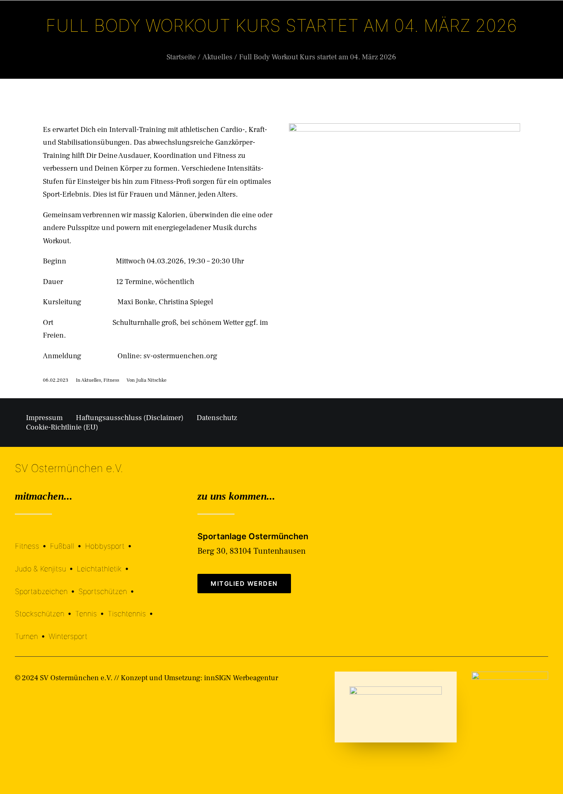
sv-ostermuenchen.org (180, 356)
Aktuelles (318, 38)
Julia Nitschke (151, 380)
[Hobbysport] (110, 540)
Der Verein (211, 38)
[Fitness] (32, 541)
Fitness (111, 380)
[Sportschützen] (108, 585)
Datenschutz (217, 418)
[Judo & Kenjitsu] (46, 562)
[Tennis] (91, 608)
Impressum (44, 418)
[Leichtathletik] (104, 562)
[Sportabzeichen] (46, 585)
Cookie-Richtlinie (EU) (62, 427)
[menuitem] (213, 38)
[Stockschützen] (45, 608)
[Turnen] (32, 630)
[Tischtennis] (132, 608)
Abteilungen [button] (266, 38)
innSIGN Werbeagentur (241, 678)
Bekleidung (370, 38)
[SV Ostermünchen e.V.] (37, 38)
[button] (544, 38)
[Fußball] (67, 540)
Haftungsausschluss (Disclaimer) (129, 418)
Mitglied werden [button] (244, 583)
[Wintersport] (68, 630)
